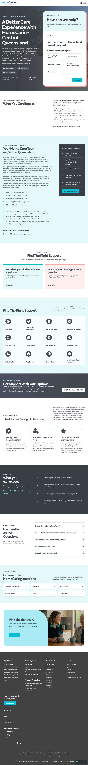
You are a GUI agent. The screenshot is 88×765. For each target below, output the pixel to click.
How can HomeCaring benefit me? (47, 526)
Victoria (69, 669)
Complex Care (49, 667)
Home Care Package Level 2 (11, 672)
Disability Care (30, 661)
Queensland (70, 667)
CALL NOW (11, 285)
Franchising (7, 735)
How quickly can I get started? (46, 553)
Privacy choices (81, 762)
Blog (5, 716)
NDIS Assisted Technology (32, 674)
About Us (7, 710)
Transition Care (50, 688)
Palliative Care (49, 680)
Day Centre (28, 667)
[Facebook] (17, 743)
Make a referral (10, 703)
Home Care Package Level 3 (11, 675)
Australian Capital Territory (74, 677)
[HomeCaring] (9, 3)
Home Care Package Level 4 (11, 677)
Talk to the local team (71, 191)
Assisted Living (50, 664)
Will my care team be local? (44, 546)
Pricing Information (32, 680)
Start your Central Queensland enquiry (16, 492)
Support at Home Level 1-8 (11, 667)
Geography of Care (8, 722)
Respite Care (49, 682)
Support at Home (8, 664)
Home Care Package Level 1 (11, 669)
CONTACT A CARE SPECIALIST (73, 390)
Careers (6, 737)
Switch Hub (7, 720)
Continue (77, 80)
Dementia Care (49, 669)
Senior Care (49, 685)
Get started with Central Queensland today (68, 126)
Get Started (14, 635)
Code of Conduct (69, 761)
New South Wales (71, 664)
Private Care (7, 680)
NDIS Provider (28, 664)
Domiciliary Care (50, 672)
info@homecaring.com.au (21, 234)
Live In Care (49, 677)
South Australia (71, 672)
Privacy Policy (45, 761)
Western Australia (71, 675)
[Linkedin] (20, 743)
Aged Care (8, 661)
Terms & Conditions (57, 761)
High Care (48, 675)
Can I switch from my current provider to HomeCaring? (55, 533)
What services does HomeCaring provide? (50, 539)
